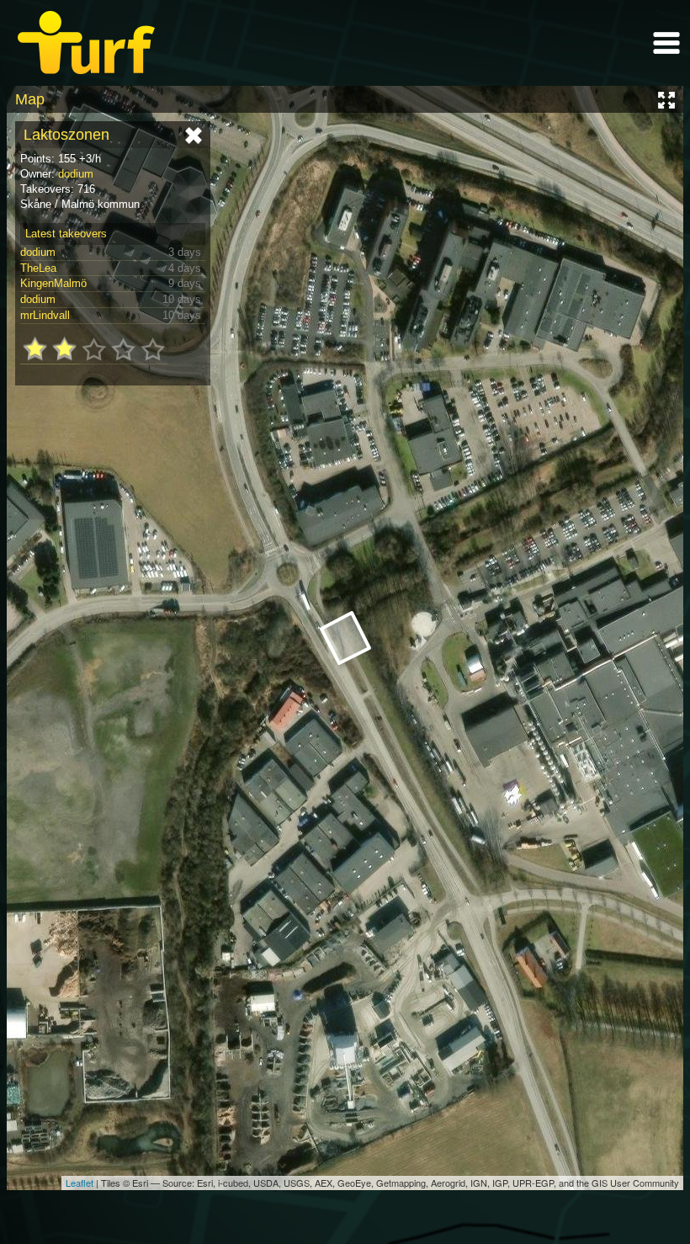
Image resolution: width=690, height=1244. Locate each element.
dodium (75, 173)
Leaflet (79, 1182)
